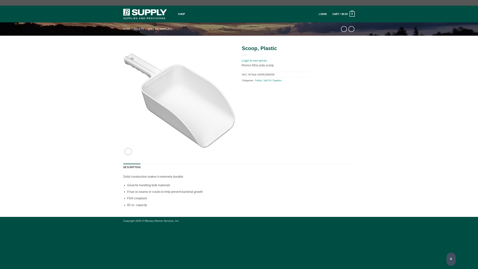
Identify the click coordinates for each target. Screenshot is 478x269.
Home (127, 29)
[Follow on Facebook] (349, 2)
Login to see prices (254, 60)
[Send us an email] (353, 2)
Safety (139, 29)
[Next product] (344, 29)
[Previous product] (351, 29)
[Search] (174, 14)
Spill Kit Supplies (160, 29)
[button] (323, 14)
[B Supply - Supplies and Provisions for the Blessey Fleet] (145, 14)
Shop (181, 14)
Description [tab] (131, 167)
